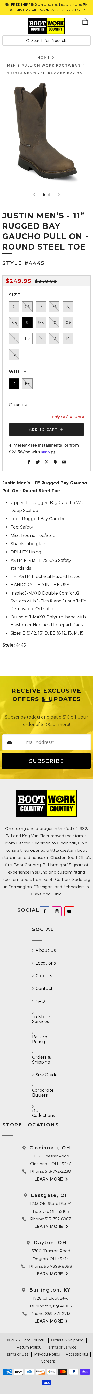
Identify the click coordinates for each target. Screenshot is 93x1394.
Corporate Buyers (43, 1093)
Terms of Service (61, 1347)
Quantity (18, 404)
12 (41, 338)
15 (14, 354)
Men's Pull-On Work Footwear (43, 65)
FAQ (40, 1001)
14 (68, 338)
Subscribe (46, 761)
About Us (46, 950)
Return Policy (39, 1039)
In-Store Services (41, 1019)
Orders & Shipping (41, 1060)
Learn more (48, 1179)
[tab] (44, 194)
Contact (44, 988)
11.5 (27, 338)
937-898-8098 (58, 1266)
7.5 (54, 306)
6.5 (27, 306)
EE (27, 383)
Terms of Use (17, 1354)
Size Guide (47, 1074)
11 (14, 338)
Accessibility (77, 1354)
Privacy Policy (47, 1354)
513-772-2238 (58, 1171)
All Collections (43, 1113)
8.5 (14, 322)
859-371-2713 (58, 1313)
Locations (46, 963)
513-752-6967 (58, 1218)
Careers (44, 975)
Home (43, 58)
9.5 (41, 322)
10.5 (67, 322)
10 (54, 322)
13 (54, 338)
